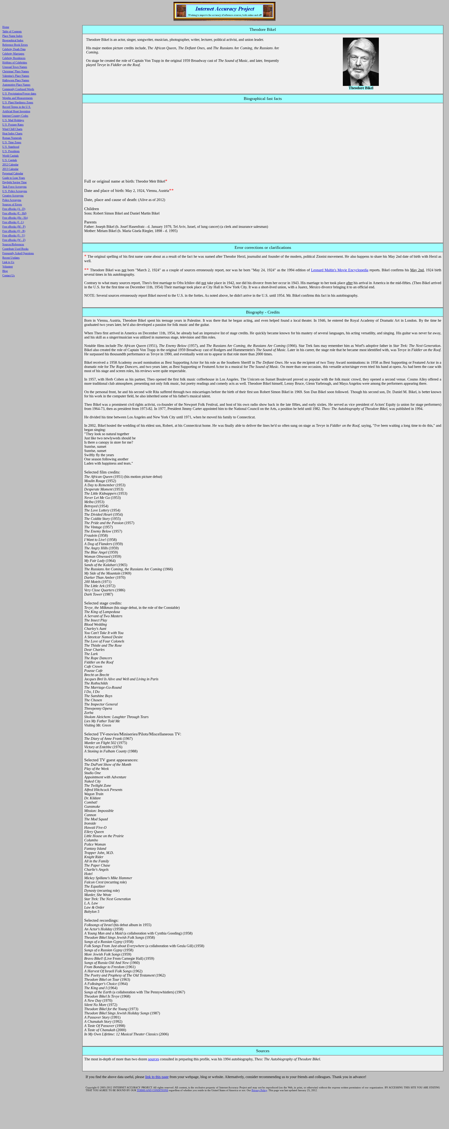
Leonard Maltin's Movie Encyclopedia (339, 270)
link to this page (157, 1077)
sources (153, 1059)
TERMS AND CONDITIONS (152, 1090)
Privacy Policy (259, 1090)
